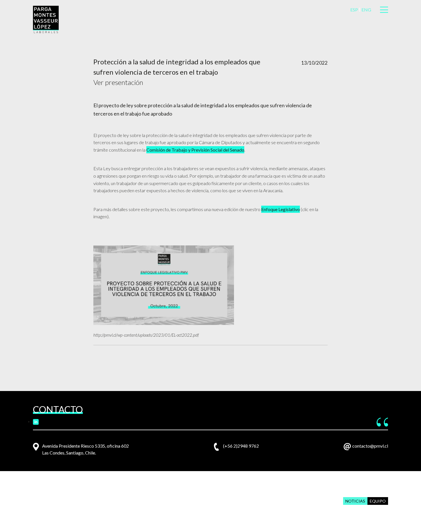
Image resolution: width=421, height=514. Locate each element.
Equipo (378, 501)
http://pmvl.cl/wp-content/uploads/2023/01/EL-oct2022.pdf (146, 335)
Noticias (355, 501)
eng (366, 9)
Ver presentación (118, 82)
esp (354, 9)
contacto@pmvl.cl (370, 445)
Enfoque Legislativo (280, 209)
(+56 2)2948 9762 (241, 445)
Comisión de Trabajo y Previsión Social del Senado (195, 149)
